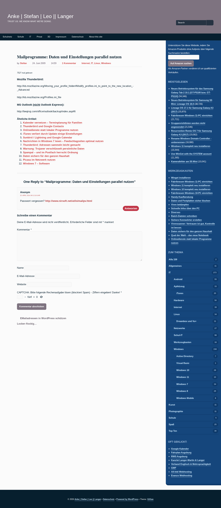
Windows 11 (182, 377)
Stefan (23, 63)
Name (20, 267)
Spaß (171, 424)
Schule (20, 37)
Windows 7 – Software (36, 163)
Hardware (179, 300)
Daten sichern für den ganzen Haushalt (46, 156)
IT (30, 37)
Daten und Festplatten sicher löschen (190, 200)
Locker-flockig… (27, 323)
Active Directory (184, 356)
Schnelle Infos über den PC (185, 208)
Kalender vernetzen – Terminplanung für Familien (52, 122)
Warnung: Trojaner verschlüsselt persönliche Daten (53, 148)
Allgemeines (175, 266)
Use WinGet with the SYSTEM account (191, 154)
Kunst (172, 404)
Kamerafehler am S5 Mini (184, 161)
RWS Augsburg (179, 456)
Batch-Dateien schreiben (184, 216)
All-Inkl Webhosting (181, 471)
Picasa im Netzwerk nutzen (39, 159)
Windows (106, 63)
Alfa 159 (173, 259)
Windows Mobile (185, 398)
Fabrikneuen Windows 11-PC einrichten (191, 115)
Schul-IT (178, 335)
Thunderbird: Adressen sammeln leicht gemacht (51, 144)
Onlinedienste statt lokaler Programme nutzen (50, 130)
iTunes (179, 293)
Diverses (175, 212)
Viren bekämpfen (180, 204)
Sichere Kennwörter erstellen (186, 220)
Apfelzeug (179, 286)
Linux (97, 63)
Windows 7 (182, 384)
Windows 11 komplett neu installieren (190, 146)
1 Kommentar (69, 63)
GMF (173, 468)
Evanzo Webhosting (181, 475)
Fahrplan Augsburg (181, 452)
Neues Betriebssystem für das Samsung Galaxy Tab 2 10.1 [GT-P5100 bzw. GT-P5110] (192, 92)
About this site (95, 37)
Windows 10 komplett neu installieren (190, 189)
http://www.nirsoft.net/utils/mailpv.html (68, 201)
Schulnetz (7, 37)
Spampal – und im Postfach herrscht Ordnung (50, 152)
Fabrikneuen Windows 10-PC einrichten (192, 193)
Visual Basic (182, 363)
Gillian (150, 499)
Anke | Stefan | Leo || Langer (41, 16)
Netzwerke (179, 328)
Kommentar (24, 229)
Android (178, 279)
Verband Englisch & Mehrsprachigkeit (191, 464)
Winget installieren (181, 177)
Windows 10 (182, 370)
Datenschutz (78, 37)
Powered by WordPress (127, 499)
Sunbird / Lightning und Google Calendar (47, 137)
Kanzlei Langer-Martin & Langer (188, 460)
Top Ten (173, 431)
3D (49, 37)
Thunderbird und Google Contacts (43, 126)
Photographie (176, 411)
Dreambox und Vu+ (186, 321)
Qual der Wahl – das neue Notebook (190, 235)
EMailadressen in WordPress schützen (43, 318)
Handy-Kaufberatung (182, 197)
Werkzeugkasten (182, 342)
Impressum (61, 37)
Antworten (131, 208)
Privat (39, 37)
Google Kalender (180, 448)
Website (21, 284)
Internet (86, 63)
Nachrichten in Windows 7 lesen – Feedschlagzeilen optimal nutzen (63, 141)
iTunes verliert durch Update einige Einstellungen (52, 133)
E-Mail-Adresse (25, 276)
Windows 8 (182, 391)
